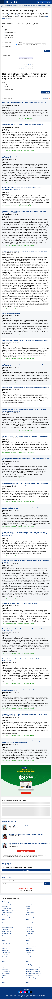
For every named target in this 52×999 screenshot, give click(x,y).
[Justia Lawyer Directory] (33, 992)
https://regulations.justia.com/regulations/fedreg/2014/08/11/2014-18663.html (18, 555)
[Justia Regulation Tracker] (11, 2)
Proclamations (9, 39)
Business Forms (6, 971)
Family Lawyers (6, 915)
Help (27, 995)
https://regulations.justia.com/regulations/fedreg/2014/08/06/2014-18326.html (18, 598)
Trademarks (5, 978)
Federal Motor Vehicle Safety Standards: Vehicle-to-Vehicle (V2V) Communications (24, 251)
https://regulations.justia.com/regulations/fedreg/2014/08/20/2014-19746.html (18, 308)
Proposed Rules (9, 35)
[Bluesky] (29, 992)
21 (28, 66)
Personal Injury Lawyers (8, 917)
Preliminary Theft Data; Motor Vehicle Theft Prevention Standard (20, 603)
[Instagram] (25, 992)
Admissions (29, 927)
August (5, 6)
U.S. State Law (30, 944)
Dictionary (28, 925)
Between (20, 44)
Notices (7, 34)
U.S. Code (4, 948)
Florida (27, 954)
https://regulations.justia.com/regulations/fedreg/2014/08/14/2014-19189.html (18, 477)
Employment (5, 929)
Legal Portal (17, 995)
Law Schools (29, 923)
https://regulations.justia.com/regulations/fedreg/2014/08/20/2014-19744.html (18, 334)
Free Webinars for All (9, 821)
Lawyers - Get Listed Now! (26, 888)
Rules (6, 31)
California (28, 952)
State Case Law (30, 950)
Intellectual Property (7, 931)
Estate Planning (30, 912)
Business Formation (7, 925)
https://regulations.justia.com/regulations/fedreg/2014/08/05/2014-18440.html (18, 708)
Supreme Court (6, 952)
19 (24, 66)
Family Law (28, 915)
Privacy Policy (42, 995)
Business (4, 923)
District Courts (5, 957)
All (6, 29)
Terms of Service (34, 995)
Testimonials (29, 980)
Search (47, 50)
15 (30, 64)
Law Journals (29, 933)
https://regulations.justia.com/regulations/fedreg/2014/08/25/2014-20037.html (18, 182)
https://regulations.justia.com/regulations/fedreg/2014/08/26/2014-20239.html (18, 118)
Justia (2, 5)
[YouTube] (21, 992)
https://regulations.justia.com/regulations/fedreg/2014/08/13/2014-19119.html (18, 526)
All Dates (20, 42)
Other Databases (7, 965)
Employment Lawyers (7, 910)
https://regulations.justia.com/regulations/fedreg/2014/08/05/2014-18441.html (18, 683)
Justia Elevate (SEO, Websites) (33, 973)
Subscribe (46, 98)
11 (21, 64)
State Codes (29, 948)
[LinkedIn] (19, 992)
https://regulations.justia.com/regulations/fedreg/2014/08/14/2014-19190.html (18, 452)
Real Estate (5, 936)
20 (26, 66)
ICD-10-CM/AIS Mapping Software (11, 313)
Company (23, 995)
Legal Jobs (4, 967)
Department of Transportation (23, 5)
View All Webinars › (26, 851)
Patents (4, 975)
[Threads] (27, 992)
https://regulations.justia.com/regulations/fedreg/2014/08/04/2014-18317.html (18, 760)
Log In (42, 2)
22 (30, 66)
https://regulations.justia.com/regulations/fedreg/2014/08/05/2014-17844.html (18, 735)
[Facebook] (23, 992)
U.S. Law (6, 5)
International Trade (7, 933)
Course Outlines (30, 931)
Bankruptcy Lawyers (7, 904)
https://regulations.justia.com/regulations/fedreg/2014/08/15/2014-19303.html (18, 403)
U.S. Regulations (12, 5)
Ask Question (26, 870)
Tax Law (4, 938)
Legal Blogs (5, 969)
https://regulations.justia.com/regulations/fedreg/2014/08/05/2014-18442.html (18, 653)
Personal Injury (30, 917)
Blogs (27, 936)
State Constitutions (31, 946)
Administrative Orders (11, 32)
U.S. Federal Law (7, 944)
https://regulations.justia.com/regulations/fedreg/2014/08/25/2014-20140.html (18, 150)
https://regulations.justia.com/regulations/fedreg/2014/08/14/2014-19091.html (18, 501)
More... (3, 919)
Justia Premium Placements (33, 971)
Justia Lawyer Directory (32, 969)
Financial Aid (29, 929)
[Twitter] (31, 992)
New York (28, 957)
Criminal (28, 906)
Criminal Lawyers (6, 908)
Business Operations (7, 927)
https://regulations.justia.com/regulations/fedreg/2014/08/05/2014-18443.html (18, 623)
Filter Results (45, 92)
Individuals (29, 902)
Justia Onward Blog (31, 978)
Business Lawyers (6, 906)
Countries (4, 980)
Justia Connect (9, 995)
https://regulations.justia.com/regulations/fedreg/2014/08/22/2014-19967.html (18, 205)
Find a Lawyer (6, 877)
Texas (27, 959)
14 (28, 64)
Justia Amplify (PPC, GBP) (32, 975)
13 (26, 64)
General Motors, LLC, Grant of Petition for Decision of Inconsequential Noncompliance (25, 340)
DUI (27, 910)
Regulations (5, 950)
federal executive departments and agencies (19, 15)
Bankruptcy (29, 904)
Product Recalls (6, 973)
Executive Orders (9, 37)
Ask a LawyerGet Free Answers (8, 864)
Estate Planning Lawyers (8, 912)
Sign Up (48, 2)
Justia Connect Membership (33, 967)
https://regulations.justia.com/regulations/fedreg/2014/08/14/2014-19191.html (18, 430)
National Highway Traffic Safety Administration (40, 5)
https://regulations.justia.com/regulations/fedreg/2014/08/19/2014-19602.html (18, 382)
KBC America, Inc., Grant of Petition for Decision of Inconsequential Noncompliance (25, 436)
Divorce (28, 908)
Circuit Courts (5, 954)
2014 (2, 6)
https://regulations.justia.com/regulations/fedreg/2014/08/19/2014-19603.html (18, 358)
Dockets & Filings (6, 959)
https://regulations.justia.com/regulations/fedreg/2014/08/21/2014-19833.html (18, 245)
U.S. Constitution (6, 946)
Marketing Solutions (32, 965)
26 (24, 68)
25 (21, 68)
